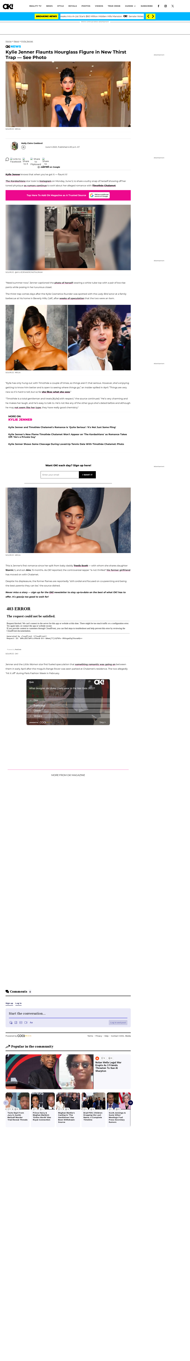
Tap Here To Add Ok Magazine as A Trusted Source (56, 195)
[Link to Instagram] (165, 6)
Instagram (45, 181)
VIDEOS (99, 6)
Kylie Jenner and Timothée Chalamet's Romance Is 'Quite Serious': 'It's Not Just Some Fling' (62, 427)
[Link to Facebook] (158, 6)
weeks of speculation (71, 298)
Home (9, 41)
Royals (72, 6)
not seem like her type (27, 407)
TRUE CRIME (114, 6)
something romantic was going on (95, 664)
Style (60, 6)
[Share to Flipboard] (35, 159)
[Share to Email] (45, 159)
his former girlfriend (118, 570)
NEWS (49, 6)
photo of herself (63, 282)
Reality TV (35, 6)
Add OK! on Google (50, 167)
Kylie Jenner (27, 41)
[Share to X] (26, 159)
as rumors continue (35, 185)
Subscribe (147, 6)
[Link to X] (172, 6)
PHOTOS (86, 6)
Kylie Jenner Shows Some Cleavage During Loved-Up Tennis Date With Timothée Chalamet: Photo (66, 444)
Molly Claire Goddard (32, 143)
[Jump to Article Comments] (7, 159)
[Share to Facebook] (15, 159)
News (16, 41)
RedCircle (18, 649)
